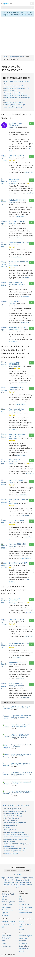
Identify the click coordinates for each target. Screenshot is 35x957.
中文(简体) (14, 885)
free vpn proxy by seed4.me (13, 93)
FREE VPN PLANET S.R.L (15, 329)
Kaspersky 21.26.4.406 (17, 544)
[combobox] (15, 7)
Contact (21, 902)
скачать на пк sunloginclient (14, 832)
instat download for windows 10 (15, 811)
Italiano (30, 878)
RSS (3, 927)
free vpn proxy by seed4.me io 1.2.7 (16, 95)
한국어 (13, 880)
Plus (31, 124)
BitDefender (12, 245)
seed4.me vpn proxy (11, 91)
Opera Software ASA (15, 366)
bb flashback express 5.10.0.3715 (15, 848)
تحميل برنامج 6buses (10, 825)
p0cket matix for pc (10, 820)
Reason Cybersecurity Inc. (16, 284)
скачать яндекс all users (12, 809)
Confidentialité (24, 904)
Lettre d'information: (17, 867)
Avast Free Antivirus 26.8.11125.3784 (16, 410)
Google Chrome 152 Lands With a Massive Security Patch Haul (21, 716)
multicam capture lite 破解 (13, 816)
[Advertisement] (17, 35)
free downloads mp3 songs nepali (15, 839)
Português (7, 882)
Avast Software (13, 265)
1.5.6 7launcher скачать (12, 818)
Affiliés (21, 929)
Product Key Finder (8, 902)
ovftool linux (8, 827)
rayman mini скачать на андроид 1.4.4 (17, 844)
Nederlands (20, 880)
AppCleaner (6, 915)
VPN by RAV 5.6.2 (15, 282)
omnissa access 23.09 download (15, 823)
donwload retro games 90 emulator (16, 834)
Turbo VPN (12, 303)
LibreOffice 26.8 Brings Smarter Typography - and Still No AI (20, 707)
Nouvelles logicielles (8, 922)
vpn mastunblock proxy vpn (13, 107)
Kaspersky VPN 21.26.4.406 (14, 180)
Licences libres (24, 946)
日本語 (7, 880)
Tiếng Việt (6, 885)
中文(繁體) (22, 885)
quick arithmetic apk (11, 853)
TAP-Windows (13, 390)
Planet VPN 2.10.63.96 (17, 327)
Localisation (23, 943)
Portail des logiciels (25, 936)
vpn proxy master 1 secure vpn (14, 105)
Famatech (12, 202)
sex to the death (9, 841)
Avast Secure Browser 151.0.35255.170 (17, 435)
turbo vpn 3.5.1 (14, 301)
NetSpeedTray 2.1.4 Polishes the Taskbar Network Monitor (20, 725)
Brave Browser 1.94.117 (18, 563)
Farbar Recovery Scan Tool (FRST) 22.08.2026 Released (21, 754)
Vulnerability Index (8, 924)
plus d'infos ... (20, 217)
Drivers (4, 899)
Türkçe (28, 882)
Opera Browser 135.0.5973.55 (14, 363)
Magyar (29, 885)
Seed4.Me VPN (13, 127)
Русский (15, 882)
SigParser (5, 913)
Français (24, 878)
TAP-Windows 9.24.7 (16, 387)
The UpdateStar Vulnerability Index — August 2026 (21, 745)
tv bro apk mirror (10, 830)
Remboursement (25, 910)
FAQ (20, 899)
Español (17, 878)
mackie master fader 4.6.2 (13, 813)
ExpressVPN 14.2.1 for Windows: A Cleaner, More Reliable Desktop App (21, 792)
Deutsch (10, 878)
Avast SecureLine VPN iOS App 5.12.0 (19, 263)
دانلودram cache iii (10, 846)
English (3, 878)
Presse (4, 941)
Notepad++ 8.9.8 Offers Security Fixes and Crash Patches (20, 764)
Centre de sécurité (25, 913)
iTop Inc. (11, 158)
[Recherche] (32, 7)
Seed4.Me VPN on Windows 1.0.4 (15, 124)
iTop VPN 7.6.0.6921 (16, 156)
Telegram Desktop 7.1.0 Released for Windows (21, 782)
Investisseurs (6, 946)
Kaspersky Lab (13, 183)
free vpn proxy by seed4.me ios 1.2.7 (16, 88)
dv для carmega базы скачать (14, 851)
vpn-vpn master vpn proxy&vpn (15, 86)
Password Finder (7, 904)
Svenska (22, 882)
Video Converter (7, 910)
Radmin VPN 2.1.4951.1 (17, 200)
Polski (27, 880)
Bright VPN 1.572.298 (17, 221)
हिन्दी (17, 887)
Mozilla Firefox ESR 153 (17, 480)
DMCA (21, 896)
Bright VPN (12, 223)
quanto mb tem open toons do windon (17, 837)
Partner (21, 922)
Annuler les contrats (26, 907)
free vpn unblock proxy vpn (13, 102)
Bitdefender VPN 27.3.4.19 (19, 243)
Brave (10, 565)
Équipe (4, 943)
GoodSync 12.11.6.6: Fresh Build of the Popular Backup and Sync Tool (21, 773)
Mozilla (11, 483)
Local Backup (6, 907)
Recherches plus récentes (16, 805)
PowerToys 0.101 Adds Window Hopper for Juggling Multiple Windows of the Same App (20, 735)
